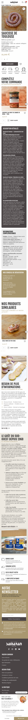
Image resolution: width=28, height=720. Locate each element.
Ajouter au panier (10, 64)
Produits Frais (8, 5)
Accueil (2, 5)
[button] (23, 8)
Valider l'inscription (14, 619)
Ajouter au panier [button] (14, 120)
